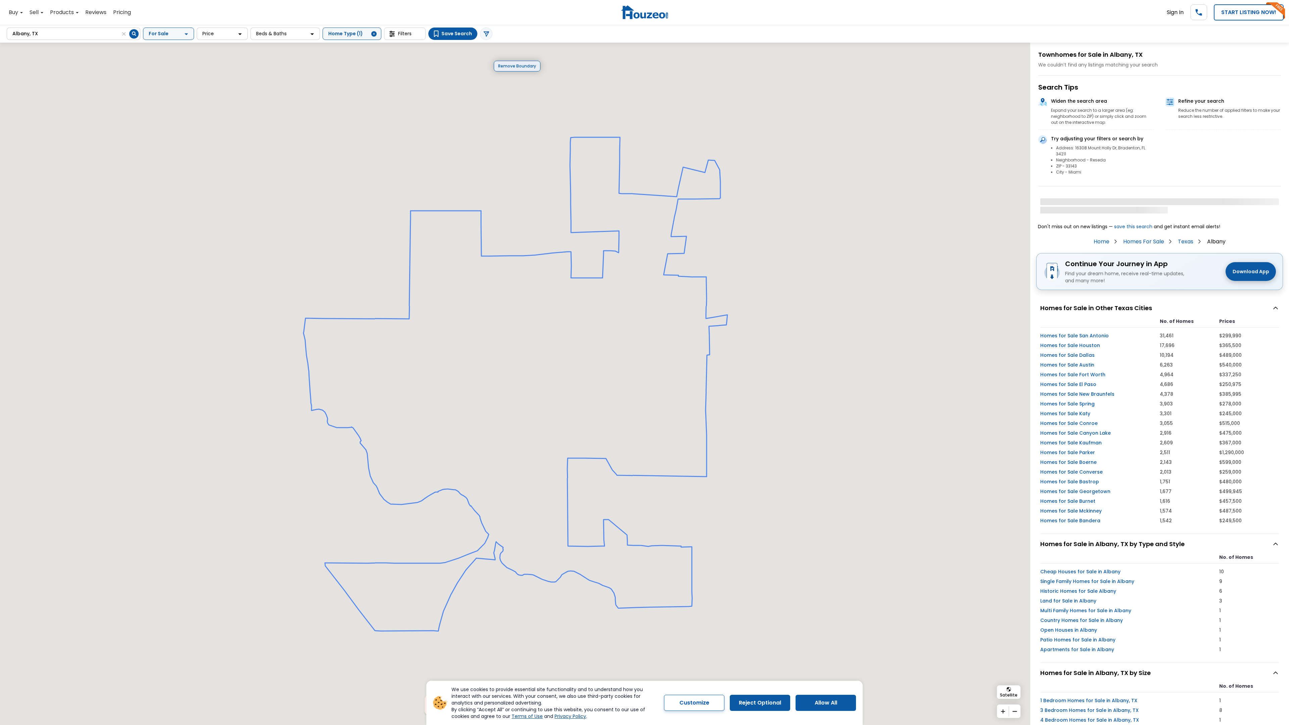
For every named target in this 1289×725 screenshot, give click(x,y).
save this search (1133, 226)
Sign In (1175, 12)
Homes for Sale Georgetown (1075, 491)
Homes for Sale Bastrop (1069, 481)
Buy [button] (14, 12)
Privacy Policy (570, 716)
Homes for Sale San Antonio (1074, 335)
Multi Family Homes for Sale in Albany (1085, 610)
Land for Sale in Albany (1068, 600)
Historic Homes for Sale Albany (1078, 591)
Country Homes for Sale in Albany (1081, 620)
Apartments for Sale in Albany (1077, 649)
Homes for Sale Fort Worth (1072, 374)
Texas (1185, 241)
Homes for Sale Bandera (1070, 520)
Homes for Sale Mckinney (1071, 511)
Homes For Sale (1143, 241)
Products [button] (62, 12)
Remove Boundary (517, 66)
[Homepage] (644, 12)
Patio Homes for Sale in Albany (1077, 639)
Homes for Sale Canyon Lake (1075, 433)
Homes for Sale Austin (1067, 364)
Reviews (95, 12)
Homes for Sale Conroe (1069, 423)
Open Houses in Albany (1068, 630)
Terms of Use (527, 716)
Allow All (826, 703)
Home (1101, 241)
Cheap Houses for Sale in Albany (1080, 571)
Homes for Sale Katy (1065, 413)
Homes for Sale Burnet (1067, 501)
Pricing (122, 12)
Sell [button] (35, 12)
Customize (694, 703)
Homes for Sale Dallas (1067, 355)
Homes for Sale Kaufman (1071, 442)
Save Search (456, 33)
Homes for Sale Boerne (1068, 462)
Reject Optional (760, 703)
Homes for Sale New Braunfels (1077, 394)
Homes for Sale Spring (1067, 403)
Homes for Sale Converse (1071, 472)
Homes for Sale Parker (1067, 452)
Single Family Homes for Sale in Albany (1087, 581)
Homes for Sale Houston (1070, 345)
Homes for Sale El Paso (1068, 384)
